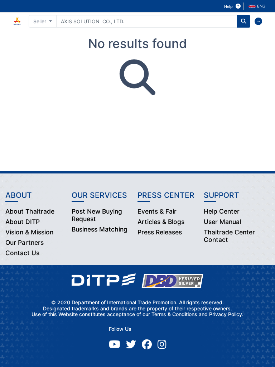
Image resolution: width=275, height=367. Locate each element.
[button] (258, 6)
